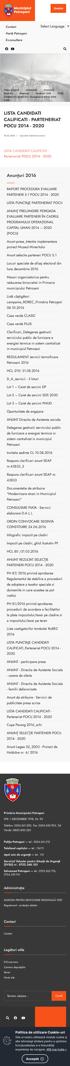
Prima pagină (11, 89)
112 (42, 855)
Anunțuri (24, 93)
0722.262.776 (47, 871)
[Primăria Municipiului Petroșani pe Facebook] (6, 48)
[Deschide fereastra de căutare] (64, 48)
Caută (58, 996)
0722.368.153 (28, 865)
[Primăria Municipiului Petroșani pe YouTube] (12, 48)
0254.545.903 (47, 825)
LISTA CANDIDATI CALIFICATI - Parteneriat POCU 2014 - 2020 (33, 97)
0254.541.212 (42, 842)
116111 (40, 848)
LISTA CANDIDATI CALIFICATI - (27, 153)
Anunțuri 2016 (43, 93)
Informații (31, 89)
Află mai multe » (56, 1049)
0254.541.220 (22, 825)
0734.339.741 (12, 874)
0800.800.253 (22, 830)
